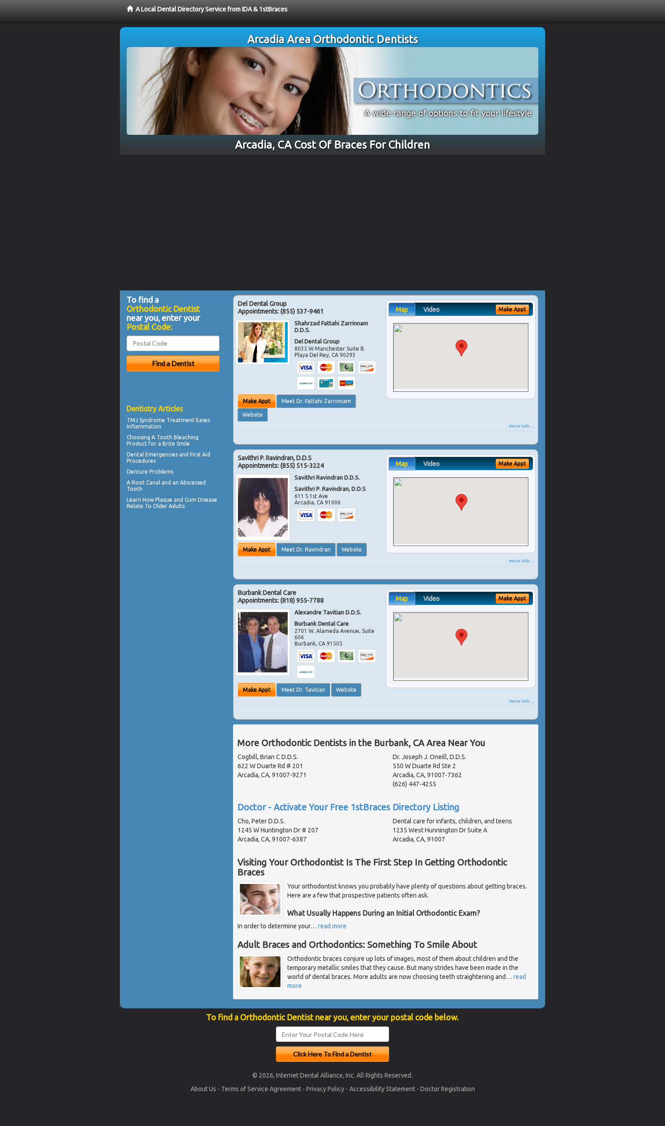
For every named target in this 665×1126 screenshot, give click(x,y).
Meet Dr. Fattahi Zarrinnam (316, 401)
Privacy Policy (325, 1089)
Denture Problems (150, 472)
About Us (203, 1089)
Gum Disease (201, 500)
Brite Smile (176, 444)
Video (431, 309)
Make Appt (257, 401)
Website (252, 415)
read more (332, 926)
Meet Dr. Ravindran (306, 549)
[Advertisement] (332, 222)
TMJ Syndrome (146, 420)
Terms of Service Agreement (261, 1089)
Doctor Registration (447, 1089)
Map (402, 309)
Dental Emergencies (152, 454)
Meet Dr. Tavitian (303, 690)
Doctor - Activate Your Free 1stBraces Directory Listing (349, 807)
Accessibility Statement (382, 1089)
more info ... (521, 425)
